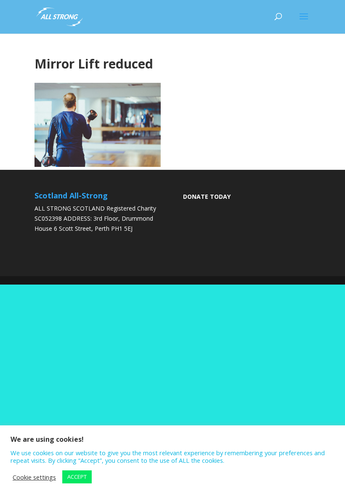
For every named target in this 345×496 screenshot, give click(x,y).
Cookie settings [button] (34, 477)
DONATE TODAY (207, 197)
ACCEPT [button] (77, 476)
